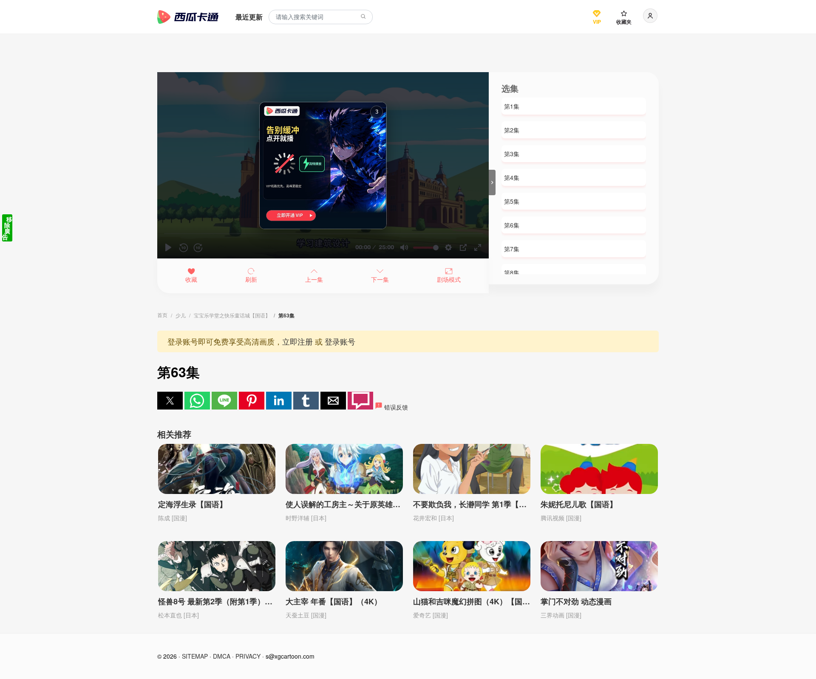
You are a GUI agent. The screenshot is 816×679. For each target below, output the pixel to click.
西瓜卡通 (187, 17)
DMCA (221, 656)
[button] (170, 401)
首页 (162, 314)
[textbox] (321, 17)
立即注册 (297, 341)
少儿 (181, 315)
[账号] (650, 16)
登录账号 (340, 341)
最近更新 (249, 17)
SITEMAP (195, 656)
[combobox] (321, 17)
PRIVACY (248, 656)
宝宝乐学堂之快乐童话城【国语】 (232, 315)
